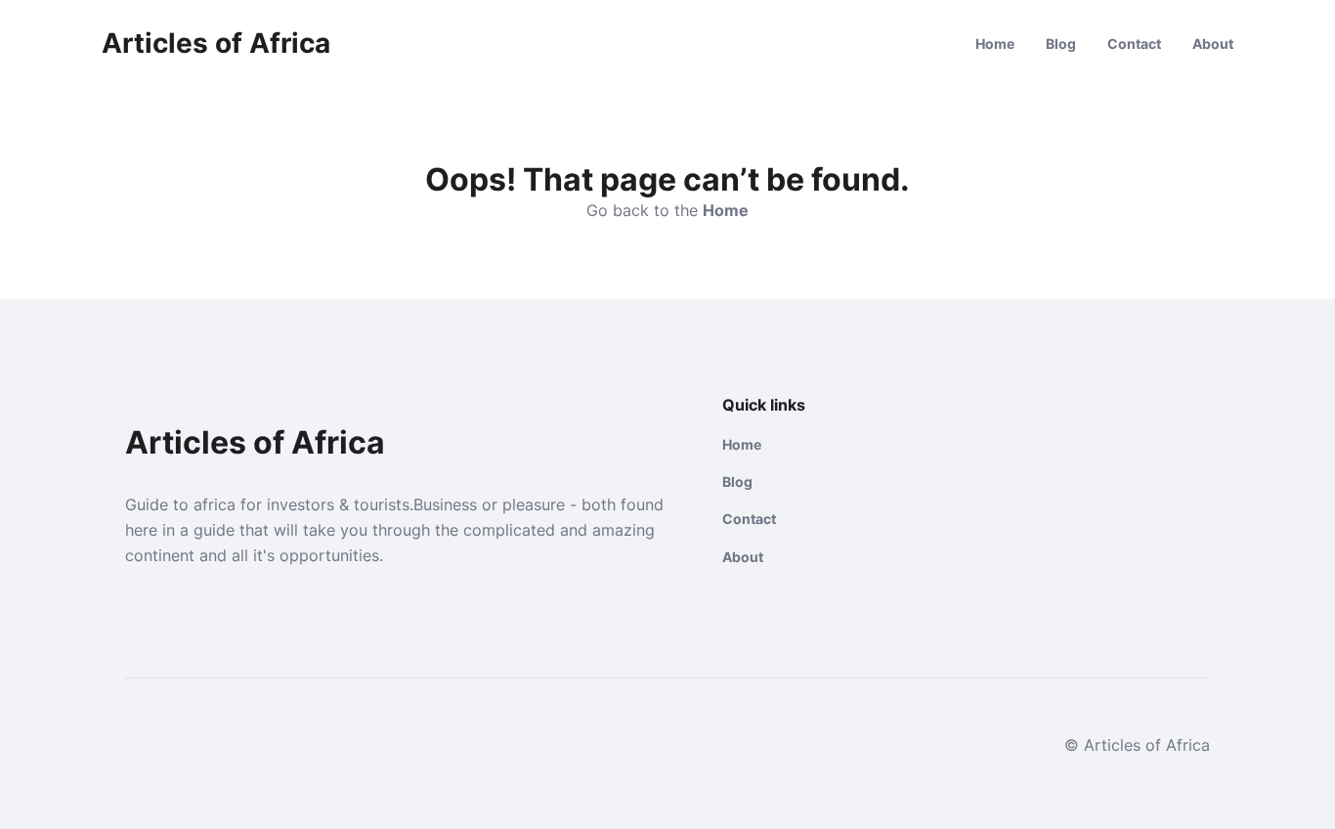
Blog (1061, 43)
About (1212, 43)
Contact (1134, 43)
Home (994, 43)
